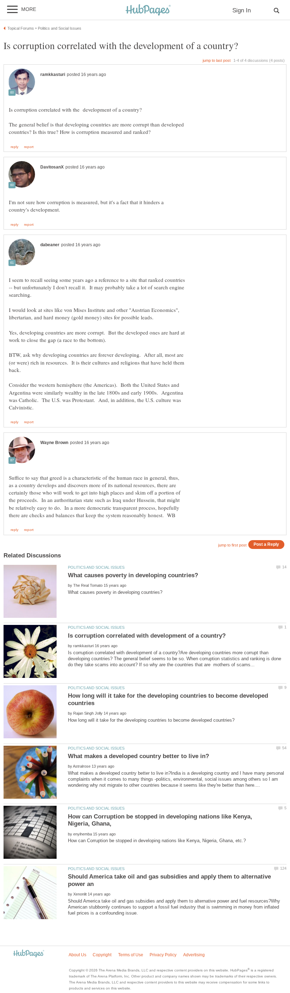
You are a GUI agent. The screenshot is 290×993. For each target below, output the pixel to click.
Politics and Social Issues (96, 567)
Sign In (241, 10)
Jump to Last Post (217, 60)
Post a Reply (266, 544)
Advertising (194, 954)
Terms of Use (130, 954)
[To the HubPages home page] (28, 954)
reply (14, 147)
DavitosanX (52, 167)
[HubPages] (148, 10)
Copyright (102, 954)
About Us (77, 954)
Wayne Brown (54, 442)
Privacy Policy (163, 954)
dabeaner (49, 244)
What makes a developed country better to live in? (138, 756)
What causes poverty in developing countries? (133, 575)
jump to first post (232, 545)
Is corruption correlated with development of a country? (147, 635)
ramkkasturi (52, 74)
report (29, 147)
